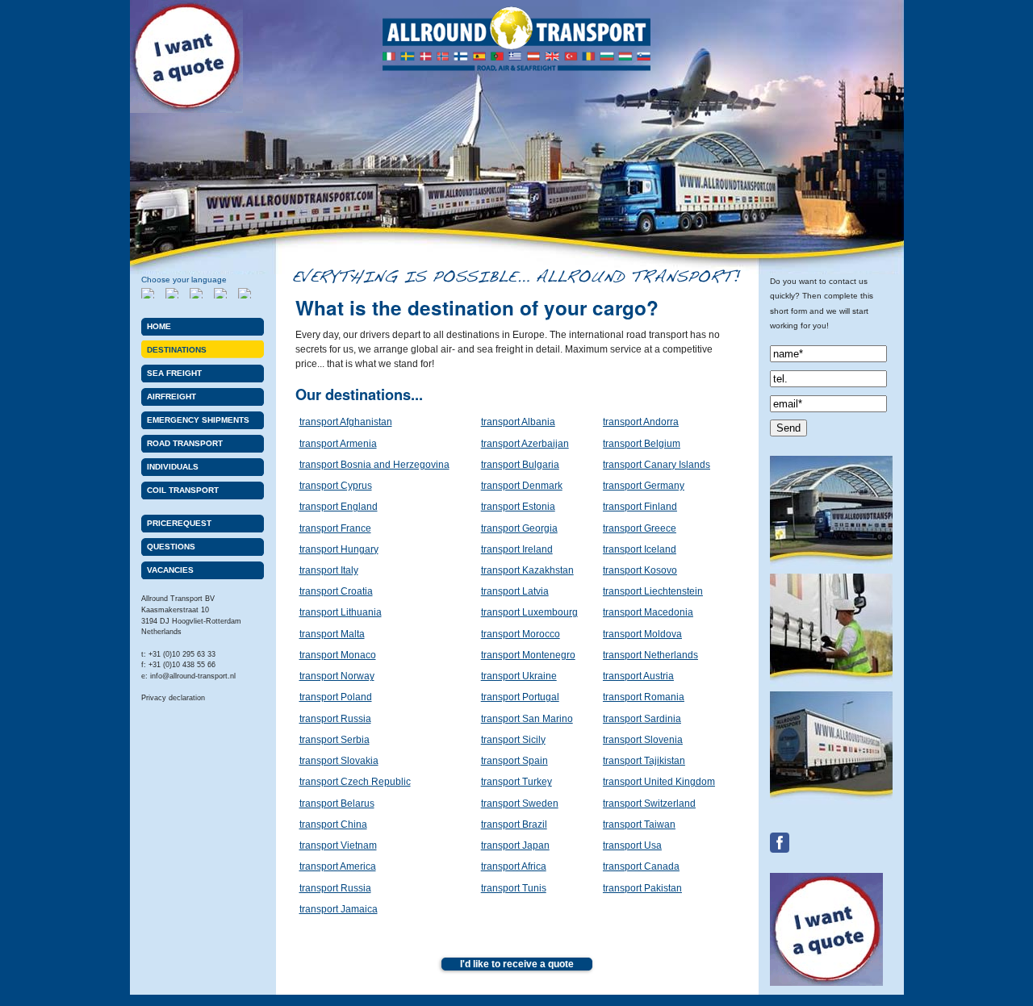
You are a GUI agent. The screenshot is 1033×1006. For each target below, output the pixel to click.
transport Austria (638, 676)
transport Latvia (515, 591)
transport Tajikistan (644, 760)
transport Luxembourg (529, 612)
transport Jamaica (338, 909)
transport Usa (632, 845)
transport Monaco (337, 655)
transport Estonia (518, 506)
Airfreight (171, 396)
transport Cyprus (335, 485)
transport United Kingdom (659, 781)
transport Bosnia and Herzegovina (374, 464)
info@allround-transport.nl (193, 676)
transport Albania (518, 422)
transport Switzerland (649, 803)
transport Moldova (642, 634)
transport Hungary (338, 549)
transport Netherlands (650, 655)
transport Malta (332, 634)
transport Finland (640, 506)
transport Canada (641, 866)
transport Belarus (336, 803)
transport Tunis (513, 888)
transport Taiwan (639, 824)
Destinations (177, 349)
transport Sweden (519, 803)
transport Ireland (517, 549)
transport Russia (335, 718)
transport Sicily (513, 739)
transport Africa (513, 866)
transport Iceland (639, 549)
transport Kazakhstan (527, 570)
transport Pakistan (642, 888)
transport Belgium (641, 443)
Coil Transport (183, 490)
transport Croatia (336, 591)
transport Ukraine (519, 676)
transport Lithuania (340, 612)
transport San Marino (527, 718)
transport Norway (336, 676)
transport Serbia (334, 739)
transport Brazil (514, 824)
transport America (337, 866)
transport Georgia (519, 528)
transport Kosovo (640, 570)
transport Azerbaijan (525, 443)
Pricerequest (179, 523)
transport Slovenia (643, 739)
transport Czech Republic (355, 781)
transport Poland (335, 697)
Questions (171, 546)
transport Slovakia (338, 760)
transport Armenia (338, 443)
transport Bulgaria (520, 464)
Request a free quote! (186, 56)
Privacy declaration (173, 698)
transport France (335, 528)
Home (159, 326)
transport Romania (643, 697)
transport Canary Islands (656, 464)
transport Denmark (522, 485)
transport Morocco (520, 634)
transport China (333, 824)
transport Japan (515, 845)
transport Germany (643, 485)
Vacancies (170, 570)
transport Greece (639, 528)
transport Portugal (520, 697)
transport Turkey (516, 781)
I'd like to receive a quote (517, 963)
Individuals (173, 466)
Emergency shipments (198, 419)
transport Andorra (641, 422)
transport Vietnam (338, 845)
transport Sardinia (642, 718)
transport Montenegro (528, 655)
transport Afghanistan (345, 422)
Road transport (185, 443)
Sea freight (174, 373)
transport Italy (328, 570)
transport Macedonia (648, 612)
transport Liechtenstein (653, 591)
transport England (338, 506)
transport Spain (514, 760)
